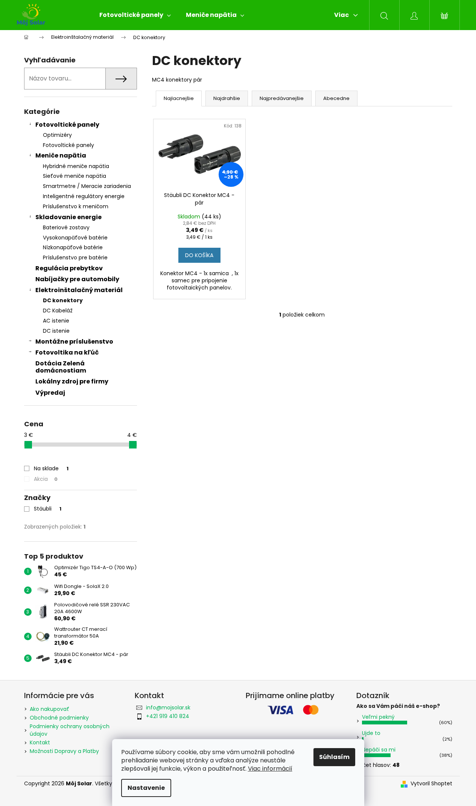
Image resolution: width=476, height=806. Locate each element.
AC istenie (56, 320)
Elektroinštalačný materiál (79, 290)
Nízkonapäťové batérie (73, 247)
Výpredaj (50, 392)
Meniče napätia (60, 155)
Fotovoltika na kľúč (67, 352)
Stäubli (47, 508)
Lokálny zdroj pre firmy (71, 381)
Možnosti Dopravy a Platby (64, 751)
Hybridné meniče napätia (76, 166)
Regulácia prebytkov (69, 268)
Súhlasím (334, 757)
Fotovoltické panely (67, 124)
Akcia (46, 479)
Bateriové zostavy (66, 227)
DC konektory (63, 300)
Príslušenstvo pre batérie (75, 257)
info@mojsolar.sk (168, 707)
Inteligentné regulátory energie (84, 196)
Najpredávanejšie (282, 98)
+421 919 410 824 (167, 716)
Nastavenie (146, 787)
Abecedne (336, 98)
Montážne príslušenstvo (74, 341)
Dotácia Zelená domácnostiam (60, 367)
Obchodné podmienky (59, 717)
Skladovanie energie (68, 217)
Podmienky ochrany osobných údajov (69, 730)
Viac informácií (270, 768)
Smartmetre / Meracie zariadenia (87, 186)
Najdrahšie (226, 98)
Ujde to (371, 733)
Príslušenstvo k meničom (75, 206)
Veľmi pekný (378, 717)
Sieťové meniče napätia (74, 176)
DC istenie (56, 331)
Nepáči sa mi (378, 749)
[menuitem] (135, 15)
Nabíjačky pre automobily (77, 279)
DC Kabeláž (58, 310)
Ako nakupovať (49, 709)
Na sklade (51, 468)
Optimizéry (57, 135)
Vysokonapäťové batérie (75, 237)
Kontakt (40, 742)
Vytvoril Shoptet (431, 783)
